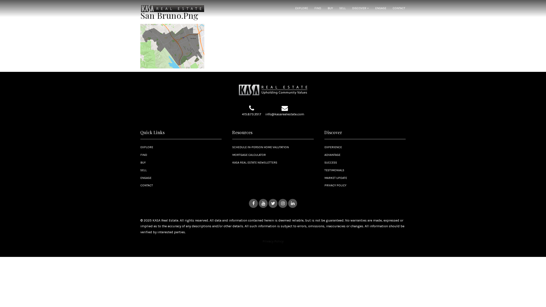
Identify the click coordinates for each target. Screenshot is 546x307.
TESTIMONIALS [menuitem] (334, 170)
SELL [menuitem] (342, 8)
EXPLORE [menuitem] (301, 8)
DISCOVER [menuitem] (359, 8)
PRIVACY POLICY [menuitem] (335, 185)
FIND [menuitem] (317, 8)
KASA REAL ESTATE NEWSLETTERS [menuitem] (254, 162)
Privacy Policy (273, 241)
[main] (273, 34)
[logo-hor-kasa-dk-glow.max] (172, 8)
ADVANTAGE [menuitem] (332, 155)
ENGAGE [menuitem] (380, 8)
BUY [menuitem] (330, 8)
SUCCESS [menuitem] (330, 162)
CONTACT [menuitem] (399, 8)
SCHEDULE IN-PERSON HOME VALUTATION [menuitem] (260, 147)
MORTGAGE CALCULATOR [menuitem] (249, 155)
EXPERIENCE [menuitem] (333, 147)
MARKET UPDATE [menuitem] (335, 178)
